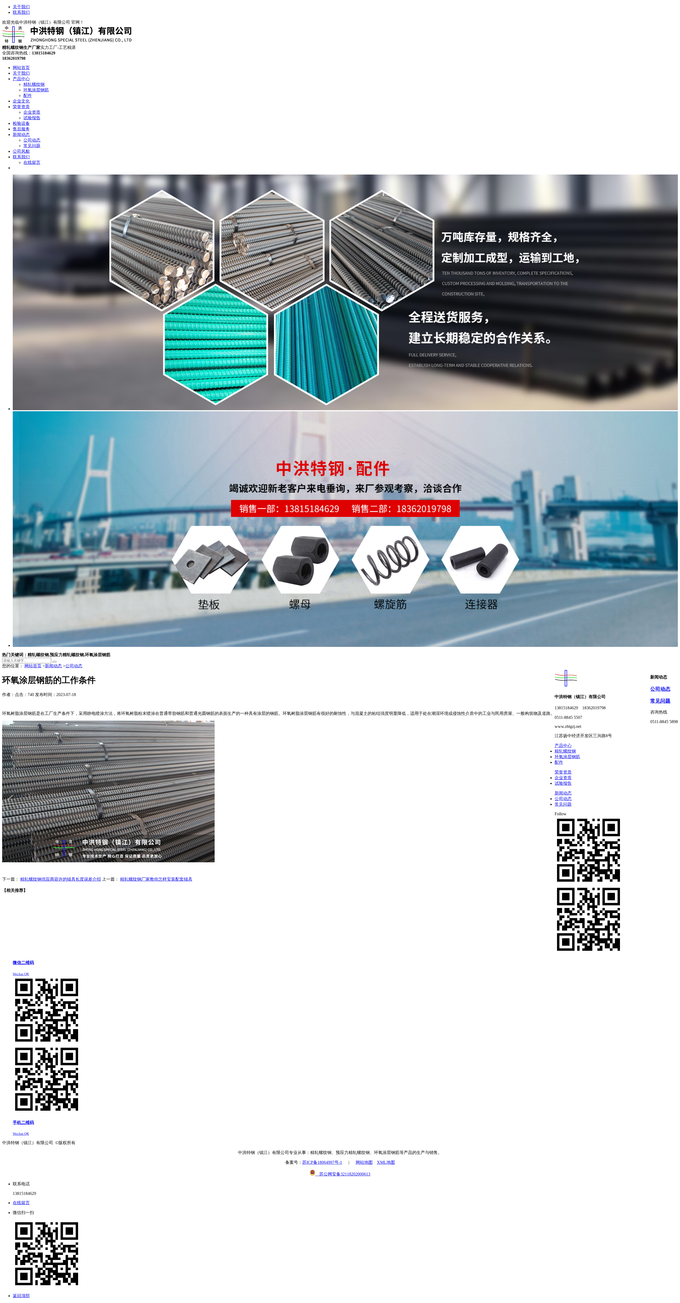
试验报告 (563, 783)
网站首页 (32, 666)
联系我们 (21, 12)
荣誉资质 (563, 772)
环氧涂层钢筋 (567, 756)
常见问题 (660, 701)
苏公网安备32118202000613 (342, 1174)
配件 (559, 762)
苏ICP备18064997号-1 (322, 1162)
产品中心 (563, 745)
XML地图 (386, 1162)
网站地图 (364, 1162)
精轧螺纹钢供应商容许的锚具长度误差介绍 (60, 879)
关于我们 (21, 7)
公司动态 (73, 666)
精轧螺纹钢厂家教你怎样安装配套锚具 (156, 879)
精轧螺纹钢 (565, 751)
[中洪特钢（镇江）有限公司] (67, 42)
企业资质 (563, 777)
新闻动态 (53, 666)
